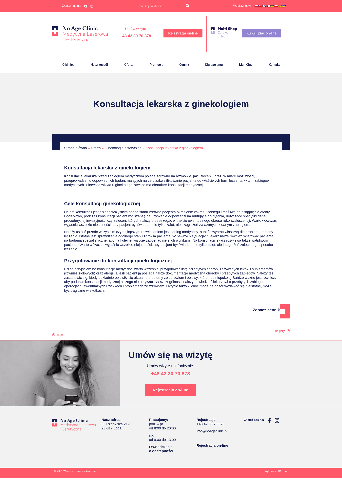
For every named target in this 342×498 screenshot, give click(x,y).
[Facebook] (85, 6)
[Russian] (276, 6)
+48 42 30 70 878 (135, 36)
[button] (59, 334)
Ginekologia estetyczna (123, 148)
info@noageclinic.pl (212, 431)
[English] (264, 6)
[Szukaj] (188, 6)
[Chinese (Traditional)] (260, 6)
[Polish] (256, 6)
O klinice (68, 65)
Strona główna (75, 148)
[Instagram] (91, 6)
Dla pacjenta (214, 65)
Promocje (156, 65)
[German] (272, 6)
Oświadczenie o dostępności (161, 449)
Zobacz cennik (266, 310)
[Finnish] (268, 6)
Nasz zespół (99, 65)
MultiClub (246, 65)
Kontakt (274, 65)
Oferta (128, 65)
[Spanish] (280, 6)
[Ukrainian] (284, 6)
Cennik (184, 65)
